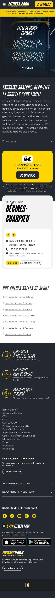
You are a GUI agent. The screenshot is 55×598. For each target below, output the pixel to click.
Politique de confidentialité (15, 426)
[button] (27, 142)
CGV (4, 416)
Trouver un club (12, 471)
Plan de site (8, 449)
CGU (4, 419)
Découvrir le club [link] (31, 263)
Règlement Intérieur (12, 413)
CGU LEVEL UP (10, 423)
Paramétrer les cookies (14, 429)
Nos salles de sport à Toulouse (19, 328)
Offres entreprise (11, 439)
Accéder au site (12, 568)
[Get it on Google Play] (39, 542)
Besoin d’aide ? (10, 410)
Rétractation (8, 446)
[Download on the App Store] (14, 542)
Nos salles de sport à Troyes (18, 334)
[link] (8, 234)
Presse (5, 442)
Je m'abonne (27, 175)
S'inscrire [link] (12, 263)
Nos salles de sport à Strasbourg (20, 322)
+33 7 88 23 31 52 (18, 249)
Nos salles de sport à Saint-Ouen (20, 315)
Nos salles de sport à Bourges (18, 303)
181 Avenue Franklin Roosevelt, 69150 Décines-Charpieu (26, 254)
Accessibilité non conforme (16, 432)
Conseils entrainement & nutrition (18, 436)
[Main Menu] (4, 4)
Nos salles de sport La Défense (19, 297)
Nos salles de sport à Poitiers (18, 309)
